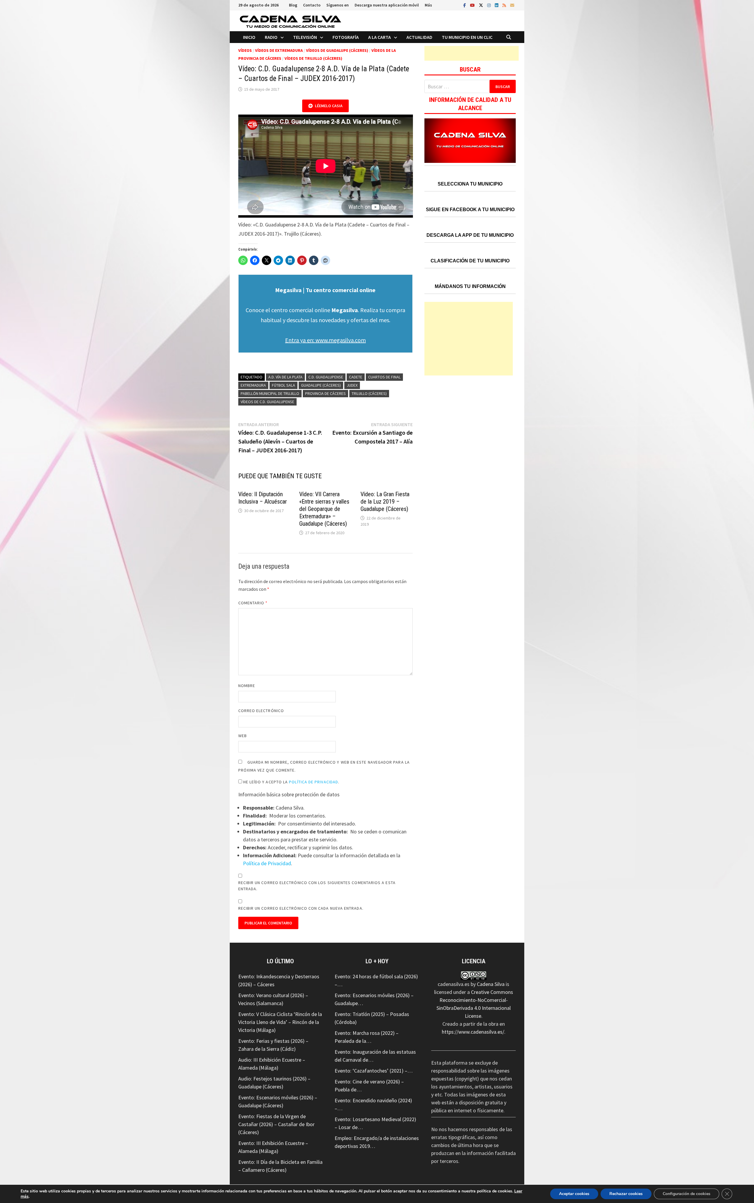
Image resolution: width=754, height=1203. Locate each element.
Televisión (305, 37)
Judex (352, 385)
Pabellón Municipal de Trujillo (270, 393)
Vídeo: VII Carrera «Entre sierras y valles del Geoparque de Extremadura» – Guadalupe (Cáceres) (324, 509)
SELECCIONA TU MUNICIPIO (470, 183)
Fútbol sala (283, 385)
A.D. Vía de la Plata (285, 377)
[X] (481, 4)
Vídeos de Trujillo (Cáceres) (313, 58)
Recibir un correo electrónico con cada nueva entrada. (300, 908)
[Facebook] (465, 4)
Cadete (355, 377)
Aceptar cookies (574, 1194)
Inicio (249, 37)
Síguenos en (337, 5)
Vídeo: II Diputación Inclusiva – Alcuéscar (262, 498)
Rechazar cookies (626, 1194)
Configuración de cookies (686, 1194)
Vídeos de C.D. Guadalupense (267, 401)
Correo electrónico (261, 710)
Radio (271, 37)
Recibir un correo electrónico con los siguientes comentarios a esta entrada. (317, 885)
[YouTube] (473, 4)
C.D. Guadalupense (325, 377)
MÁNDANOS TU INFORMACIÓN (470, 286)
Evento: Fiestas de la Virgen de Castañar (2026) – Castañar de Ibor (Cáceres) (276, 1124)
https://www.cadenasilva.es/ (473, 1031)
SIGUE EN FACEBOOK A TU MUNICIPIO (470, 209)
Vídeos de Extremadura (279, 50)
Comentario (253, 602)
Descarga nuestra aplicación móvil (387, 5)
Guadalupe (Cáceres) (321, 385)
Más (428, 5)
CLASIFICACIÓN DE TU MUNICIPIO (470, 260)
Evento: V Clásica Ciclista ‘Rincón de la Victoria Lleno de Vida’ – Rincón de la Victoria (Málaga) (280, 1022)
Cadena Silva (491, 984)
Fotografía (346, 37)
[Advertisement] (471, 53)
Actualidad (419, 37)
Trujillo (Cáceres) (369, 393)
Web (242, 735)
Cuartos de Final (384, 377)
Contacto (311, 5)
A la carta (379, 37)
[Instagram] (489, 4)
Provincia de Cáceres (325, 393)
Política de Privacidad (313, 782)
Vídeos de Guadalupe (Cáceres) (337, 50)
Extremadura (253, 385)
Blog (293, 5)
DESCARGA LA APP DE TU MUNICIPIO (470, 235)
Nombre (246, 685)
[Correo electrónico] (512, 4)
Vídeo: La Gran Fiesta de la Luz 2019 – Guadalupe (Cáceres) (385, 501)
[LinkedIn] (497, 4)
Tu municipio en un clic (467, 37)
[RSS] (505, 4)
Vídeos (245, 50)
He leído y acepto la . (291, 782)
